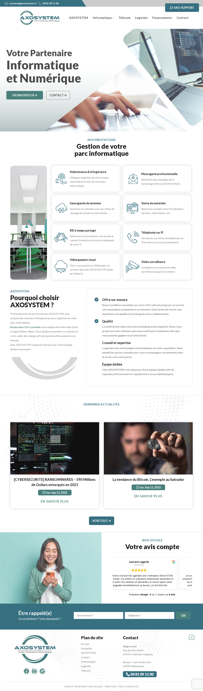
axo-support (183, 7)
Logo (39, 11)
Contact (183, 17)
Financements (162, 17)
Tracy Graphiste (128, 686)
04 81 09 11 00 (51, 3)
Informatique (102, 17)
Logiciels (141, 17)
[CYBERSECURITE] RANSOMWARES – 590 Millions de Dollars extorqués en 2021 (54, 482)
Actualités (86, 648)
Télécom (124, 17)
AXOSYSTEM (78, 17)
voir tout (100, 520)
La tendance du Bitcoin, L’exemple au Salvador (148, 479)
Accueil (85, 643)
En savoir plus (23, 95)
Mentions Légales (92, 686)
